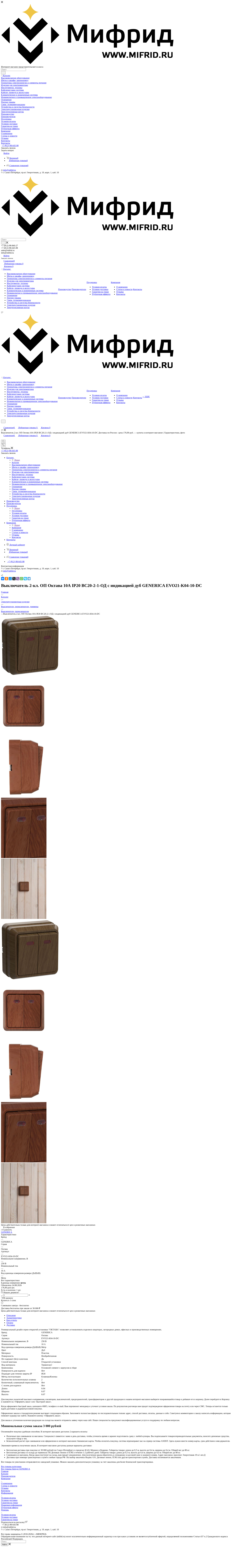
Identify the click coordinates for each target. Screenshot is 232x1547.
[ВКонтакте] (2, 578)
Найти (4, 1545)
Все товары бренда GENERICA (15, 1469)
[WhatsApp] (21, 578)
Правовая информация (11, 1505)
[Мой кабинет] (2, 425)
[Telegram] (29, 578)
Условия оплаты (8, 1498)
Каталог (15, 462)
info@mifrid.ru (9, 170)
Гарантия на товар (9, 1503)
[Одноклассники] (6, 578)
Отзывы (4, 1488)
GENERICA (6, 1232)
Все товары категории (11, 1466)
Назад (17, 460)
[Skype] (25, 578)
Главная (4, 1471)
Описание (11, 1315)
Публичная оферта (9, 1507)
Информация (7, 1493)
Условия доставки (9, 1500)
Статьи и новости (9, 1486)
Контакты (5, 1490)
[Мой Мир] (10, 578)
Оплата (9, 1322)
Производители (8, 1476)
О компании (6, 1483)
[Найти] (3, 72)
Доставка (10, 1325)
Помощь (5, 1510)
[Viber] (17, 578)
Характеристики (14, 1318)
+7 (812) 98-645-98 (10, 145)
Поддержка (17, 511)
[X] (14, 578)
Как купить (11, 1320)
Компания (16, 527)
